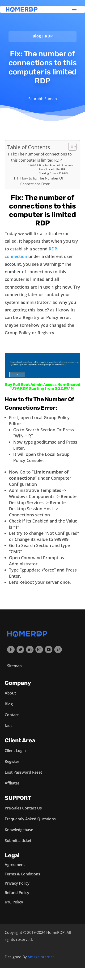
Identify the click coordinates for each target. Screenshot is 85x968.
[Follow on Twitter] (20, 649)
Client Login (15, 750)
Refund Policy (17, 892)
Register (12, 761)
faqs (9, 725)
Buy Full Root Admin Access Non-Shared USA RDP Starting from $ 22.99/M (56, 169)
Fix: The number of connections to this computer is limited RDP (41, 157)
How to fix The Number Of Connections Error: (41, 181)
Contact (12, 714)
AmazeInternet (41, 957)
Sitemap (14, 665)
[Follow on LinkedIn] (30, 649)
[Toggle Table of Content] (70, 147)
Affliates (12, 783)
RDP (49, 36)
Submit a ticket (18, 840)
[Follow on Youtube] (48, 649)
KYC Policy (14, 902)
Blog (37, 36)
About (10, 693)
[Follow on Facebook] (11, 649)
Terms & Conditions (22, 874)
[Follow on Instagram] (39, 649)
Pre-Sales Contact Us (23, 808)
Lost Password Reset (23, 772)
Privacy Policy (17, 883)
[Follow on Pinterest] (58, 649)
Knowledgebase (19, 829)
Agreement (15, 864)
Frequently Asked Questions (30, 818)
